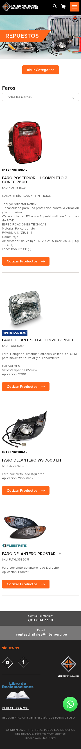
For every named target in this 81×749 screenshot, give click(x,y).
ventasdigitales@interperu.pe (41, 634)
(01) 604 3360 (40, 620)
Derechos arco (15, 708)
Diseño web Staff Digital (40, 738)
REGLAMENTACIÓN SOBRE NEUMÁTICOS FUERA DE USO (38, 718)
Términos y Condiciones (50, 734)
